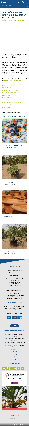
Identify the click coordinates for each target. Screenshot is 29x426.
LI (4, 368)
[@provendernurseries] (7, 374)
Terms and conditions (14, 322)
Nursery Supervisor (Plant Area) (10, 105)
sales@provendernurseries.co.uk (14, 290)
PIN (14, 368)
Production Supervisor (8, 100)
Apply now (14, 325)
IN (11, 368)
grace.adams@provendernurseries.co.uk (14, 80)
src (27, 6)
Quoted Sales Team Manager (9, 85)
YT (18, 368)
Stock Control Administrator (9, 92)
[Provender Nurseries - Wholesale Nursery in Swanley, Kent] (7, 6)
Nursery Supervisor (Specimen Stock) (11, 102)
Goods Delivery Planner (8, 97)
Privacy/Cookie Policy (14, 418)
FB (7, 368)
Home (19, 2)
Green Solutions (14, 417)
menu (4, 2)
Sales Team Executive (7, 88)
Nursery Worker (6, 107)
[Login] (23, 2)
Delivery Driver (6, 95)
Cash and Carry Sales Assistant (10, 90)
